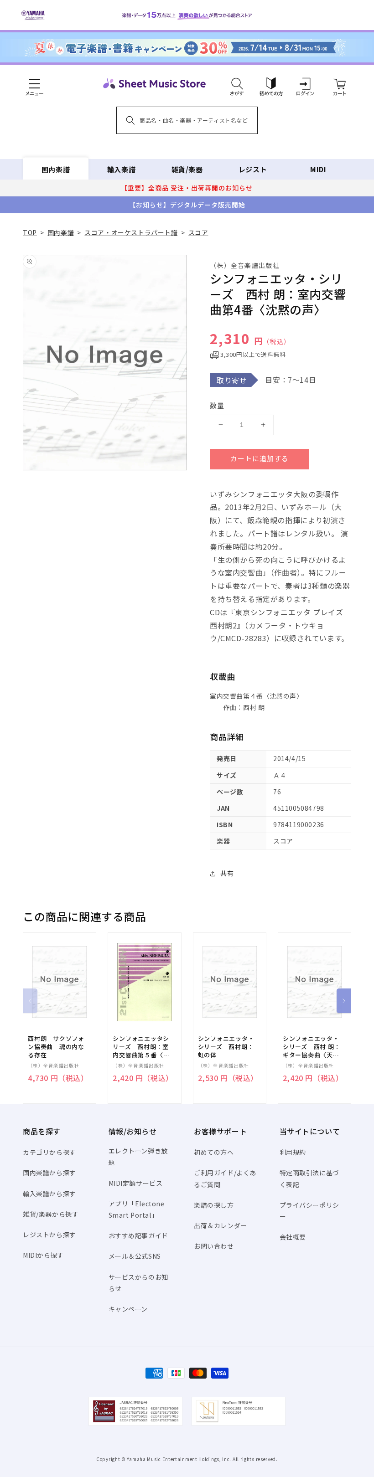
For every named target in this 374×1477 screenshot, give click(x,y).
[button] (237, 83)
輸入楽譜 (121, 169)
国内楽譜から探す (49, 1172)
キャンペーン (128, 1308)
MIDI (318, 169)
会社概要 (293, 1236)
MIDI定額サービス (136, 1183)
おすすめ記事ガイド (138, 1235)
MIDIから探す (43, 1255)
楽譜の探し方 (214, 1204)
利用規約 (293, 1152)
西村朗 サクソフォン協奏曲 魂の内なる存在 (56, 1046)
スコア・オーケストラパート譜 (130, 232)
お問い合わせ (214, 1246)
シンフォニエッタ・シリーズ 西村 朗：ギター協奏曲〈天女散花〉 (312, 1047)
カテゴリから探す (49, 1152)
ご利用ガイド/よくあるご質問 (225, 1178)
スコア (198, 232)
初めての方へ (214, 1152)
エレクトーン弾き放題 (138, 1156)
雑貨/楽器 (187, 169)
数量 (217, 405)
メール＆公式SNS (135, 1256)
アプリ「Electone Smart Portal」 (137, 1209)
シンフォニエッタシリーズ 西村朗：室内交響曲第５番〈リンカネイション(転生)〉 (141, 1047)
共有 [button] (227, 873)
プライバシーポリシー (309, 1210)
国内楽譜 (56, 169)
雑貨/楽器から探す (50, 1214)
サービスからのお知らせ (138, 1282)
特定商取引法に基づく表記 (309, 1178)
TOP (30, 232)
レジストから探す (49, 1234)
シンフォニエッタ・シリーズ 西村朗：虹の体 (226, 1046)
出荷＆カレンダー (220, 1225)
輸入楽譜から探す (49, 1193)
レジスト (253, 169)
